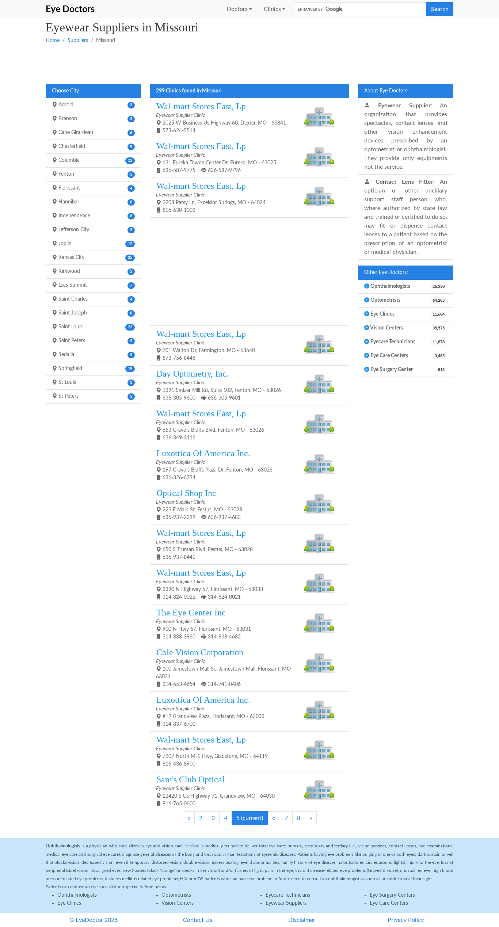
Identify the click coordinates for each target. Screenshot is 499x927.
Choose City (65, 91)
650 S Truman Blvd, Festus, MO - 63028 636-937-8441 (204, 544)
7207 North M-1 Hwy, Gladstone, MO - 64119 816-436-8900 (212, 751)
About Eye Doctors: (386, 91)
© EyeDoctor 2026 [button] (93, 920)
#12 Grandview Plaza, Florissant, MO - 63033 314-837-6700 (210, 711)
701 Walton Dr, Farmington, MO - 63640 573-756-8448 (205, 345)
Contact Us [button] (197, 920)
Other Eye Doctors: (386, 272)
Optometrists (176, 895)
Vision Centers (177, 903)
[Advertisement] (249, 63)
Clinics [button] (272, 9)
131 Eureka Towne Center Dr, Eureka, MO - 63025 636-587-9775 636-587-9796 (216, 157)
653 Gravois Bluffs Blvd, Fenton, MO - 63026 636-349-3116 (210, 424)
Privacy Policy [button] (406, 920)
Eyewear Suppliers (286, 903)
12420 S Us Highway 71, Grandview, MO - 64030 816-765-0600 (215, 790)
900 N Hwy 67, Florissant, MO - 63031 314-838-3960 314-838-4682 (203, 624)
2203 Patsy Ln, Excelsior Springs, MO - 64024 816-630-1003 (211, 197)
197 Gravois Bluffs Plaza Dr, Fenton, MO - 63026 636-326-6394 (214, 464)
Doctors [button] (237, 9)
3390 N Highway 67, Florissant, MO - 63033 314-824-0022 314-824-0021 (209, 584)
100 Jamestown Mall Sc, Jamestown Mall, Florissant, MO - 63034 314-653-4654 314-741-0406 (225, 667)
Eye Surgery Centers (392, 895)
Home (53, 40)
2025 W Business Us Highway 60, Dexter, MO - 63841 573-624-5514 (221, 117)
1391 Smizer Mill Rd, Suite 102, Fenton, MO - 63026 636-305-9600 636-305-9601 (218, 385)
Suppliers (78, 40)
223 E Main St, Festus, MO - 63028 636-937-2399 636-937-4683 (199, 504)
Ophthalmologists (77, 895)
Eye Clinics (69, 903)
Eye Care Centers (389, 903)
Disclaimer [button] (301, 920)
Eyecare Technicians (288, 895)
